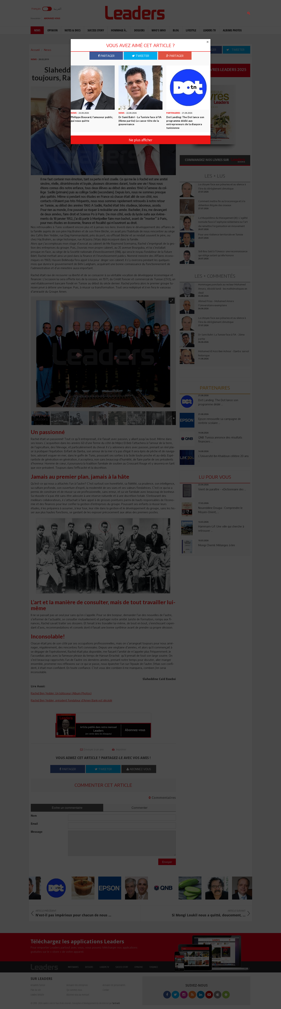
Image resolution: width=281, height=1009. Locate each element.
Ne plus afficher (140, 140)
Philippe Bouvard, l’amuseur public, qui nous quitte (92, 119)
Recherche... (189, 12)
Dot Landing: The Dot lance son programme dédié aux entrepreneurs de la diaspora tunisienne (185, 122)
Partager (107, 55)
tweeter (142, 55)
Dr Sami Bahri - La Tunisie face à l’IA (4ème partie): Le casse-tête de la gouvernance (140, 121)
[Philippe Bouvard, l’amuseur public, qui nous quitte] (93, 87)
